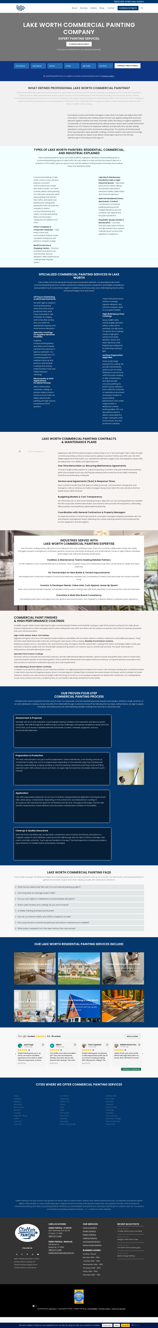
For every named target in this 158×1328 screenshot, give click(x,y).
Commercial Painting (91, 1241)
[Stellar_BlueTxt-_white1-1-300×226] (20, 8)
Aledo (16, 1096)
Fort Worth (64, 1096)
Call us (86, 1209)
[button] (142, 1054)
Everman (17, 1121)
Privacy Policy (104, 1308)
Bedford (17, 1101)
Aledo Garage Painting (126, 1256)
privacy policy (108, 76)
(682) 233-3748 (122, 1)
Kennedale (64, 1113)
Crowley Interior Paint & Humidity (129, 1231)
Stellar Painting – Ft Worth (59, 1228)
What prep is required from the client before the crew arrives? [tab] (47, 928)
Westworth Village (113, 1118)
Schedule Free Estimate (127, 66)
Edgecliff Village (20, 1116)
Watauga (110, 1110)
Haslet (62, 1104)
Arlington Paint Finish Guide (127, 1239)
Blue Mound (19, 1107)
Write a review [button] (132, 1036)
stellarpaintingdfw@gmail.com (61, 1253)
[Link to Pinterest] (27, 1254)
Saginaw (109, 1104)
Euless (16, 1118)
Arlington (17, 1099)
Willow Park (110, 1124)
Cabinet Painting (90, 1238)
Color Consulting (90, 1228)
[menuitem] (74, 8)
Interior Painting (89, 1231)
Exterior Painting (89, 1234)
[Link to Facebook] (22, 1254)
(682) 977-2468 (54, 1236)
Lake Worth (64, 1116)
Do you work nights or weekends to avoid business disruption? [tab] (46, 899)
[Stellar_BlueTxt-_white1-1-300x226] (27, 1233)
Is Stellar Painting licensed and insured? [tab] (36, 910)
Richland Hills (111, 1096)
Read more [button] (22, 1063)
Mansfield (64, 1121)
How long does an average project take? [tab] (36, 893)
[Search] (142, 8)
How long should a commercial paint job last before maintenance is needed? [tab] (53, 922)
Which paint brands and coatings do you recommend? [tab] (43, 905)
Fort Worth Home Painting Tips (128, 1248)
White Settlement (113, 1121)
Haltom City (65, 1101)
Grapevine (64, 1099)
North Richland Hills (67, 1124)
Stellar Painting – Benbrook (60, 1241)
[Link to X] (16, 1254)
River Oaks (110, 1099)
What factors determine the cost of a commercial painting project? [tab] (49, 887)
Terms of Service (118, 1308)
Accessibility (92, 1308)
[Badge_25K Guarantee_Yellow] (79, 1297)
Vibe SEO (52, 1308)
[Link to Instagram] (32, 1254)
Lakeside (63, 1118)
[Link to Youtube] (38, 1254)
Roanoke (109, 1101)
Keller (62, 1110)
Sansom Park (111, 1107)
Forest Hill (17, 1124)
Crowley (17, 1113)
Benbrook (18, 1104)
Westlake (109, 1113)
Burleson (17, 1110)
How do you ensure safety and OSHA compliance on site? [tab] (44, 916)
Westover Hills (111, 1116)
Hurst (62, 1107)
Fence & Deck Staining (92, 1245)
